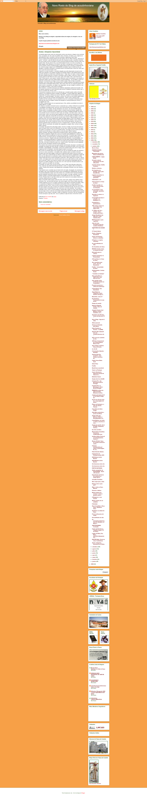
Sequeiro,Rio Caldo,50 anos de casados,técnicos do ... (98, 333)
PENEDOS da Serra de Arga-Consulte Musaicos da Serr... (97, 392)
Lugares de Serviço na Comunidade (98, 256)
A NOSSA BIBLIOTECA (96, 699)
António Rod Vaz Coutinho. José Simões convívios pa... (97, 356)
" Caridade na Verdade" (98, 273)
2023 (92, 113)
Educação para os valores (96, 253)
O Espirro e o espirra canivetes (97, 240)
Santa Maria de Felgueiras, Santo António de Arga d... (98, 293)
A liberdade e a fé (96, 179)
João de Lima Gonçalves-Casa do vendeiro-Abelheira (97, 224)
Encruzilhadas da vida (98, 517)
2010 (92, 138)
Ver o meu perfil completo (100, 36)
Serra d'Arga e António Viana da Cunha (98, 346)
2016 (92, 127)
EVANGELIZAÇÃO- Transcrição (97, 150)
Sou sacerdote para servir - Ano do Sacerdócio (97, 264)
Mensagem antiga (79, 211)
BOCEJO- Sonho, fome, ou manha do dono (98, 249)
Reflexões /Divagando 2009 (98, 691)
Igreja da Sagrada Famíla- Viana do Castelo (97, 307)
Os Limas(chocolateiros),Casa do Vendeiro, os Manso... (98, 521)
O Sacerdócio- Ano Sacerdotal (97, 289)
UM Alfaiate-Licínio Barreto (97, 458)
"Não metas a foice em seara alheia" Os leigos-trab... (98, 207)
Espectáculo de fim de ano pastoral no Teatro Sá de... (98, 476)
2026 (92, 106)
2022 (92, 115)
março (94, 557)
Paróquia (46, 198)
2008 (92, 564)
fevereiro (94, 559)
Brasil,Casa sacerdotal (98, 368)
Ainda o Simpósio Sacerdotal (96, 234)
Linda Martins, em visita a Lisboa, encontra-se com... (98, 422)
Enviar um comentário (45, 204)
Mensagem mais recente (45, 211)
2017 (92, 125)
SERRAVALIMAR (95, 673)
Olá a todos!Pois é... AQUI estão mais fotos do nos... (97, 277)
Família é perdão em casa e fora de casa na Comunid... (97, 186)
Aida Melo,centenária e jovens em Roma (98, 413)
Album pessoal (96, 322)
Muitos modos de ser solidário (97, 501)
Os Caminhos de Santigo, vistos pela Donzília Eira (98, 171)
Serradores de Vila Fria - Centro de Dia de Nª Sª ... (98, 316)
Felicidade (94, 504)
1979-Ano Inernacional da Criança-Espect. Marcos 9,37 (98, 342)
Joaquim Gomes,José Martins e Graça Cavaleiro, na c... (97, 311)
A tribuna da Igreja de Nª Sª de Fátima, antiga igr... (98, 396)
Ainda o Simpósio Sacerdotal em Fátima (98, 543)
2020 (92, 119)
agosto (94, 548)
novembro (95, 144)
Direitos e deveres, (97, 168)
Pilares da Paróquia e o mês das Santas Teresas (98, 405)
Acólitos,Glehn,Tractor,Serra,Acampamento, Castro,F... (98, 438)
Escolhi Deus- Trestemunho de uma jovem (98, 300)
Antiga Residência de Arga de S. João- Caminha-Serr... (97, 216)
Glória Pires (95, 363)
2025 (92, 108)
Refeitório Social (96, 376)
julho (93, 551)
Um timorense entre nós (98, 464)
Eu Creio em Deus (96, 429)
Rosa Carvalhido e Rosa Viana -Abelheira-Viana (98, 507)
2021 (92, 117)
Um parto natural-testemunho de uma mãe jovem (98, 161)
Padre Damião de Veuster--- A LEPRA (97, 329)
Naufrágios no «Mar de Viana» (98, 669)
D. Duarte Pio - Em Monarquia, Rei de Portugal (97, 382)
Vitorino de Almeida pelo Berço (97, 325)
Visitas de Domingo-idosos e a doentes (97, 237)
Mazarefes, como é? (97, 296)
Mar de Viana (95, 148)
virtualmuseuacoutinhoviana (98, 685)
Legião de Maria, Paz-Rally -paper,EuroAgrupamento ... (98, 535)
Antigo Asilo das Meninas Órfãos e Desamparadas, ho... (98, 417)
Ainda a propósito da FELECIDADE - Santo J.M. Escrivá (98, 471)
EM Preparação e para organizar (97, 220)
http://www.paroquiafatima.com (97, 47)
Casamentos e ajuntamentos (96, 203)
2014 (92, 129)
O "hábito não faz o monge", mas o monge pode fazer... (97, 212)
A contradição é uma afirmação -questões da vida (98, 191)
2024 (92, 110)
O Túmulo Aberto (96, 231)
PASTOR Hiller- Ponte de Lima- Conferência (98, 540)
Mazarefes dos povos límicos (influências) (98, 154)
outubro (94, 146)
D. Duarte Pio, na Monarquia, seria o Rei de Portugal (97, 387)
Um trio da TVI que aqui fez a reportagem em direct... (98, 401)
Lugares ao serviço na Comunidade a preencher (98, 176)
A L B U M (94, 349)
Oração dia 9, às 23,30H (98, 379)
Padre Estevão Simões (98, 451)
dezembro (95, 142)
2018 (92, 123)
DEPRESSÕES (94, 681)
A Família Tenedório (97, 479)
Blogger (83, 793)
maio (93, 555)
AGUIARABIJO (94, 680)
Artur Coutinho (102, 33)
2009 (92, 140)
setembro (95, 546)
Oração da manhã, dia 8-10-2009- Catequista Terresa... (98, 426)
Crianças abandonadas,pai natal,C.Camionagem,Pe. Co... (98, 447)
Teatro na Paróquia (97, 370)
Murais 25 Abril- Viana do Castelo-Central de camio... (98, 442)
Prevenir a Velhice (96, 490)
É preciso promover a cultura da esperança (98, 286)
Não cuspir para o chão (98, 481)
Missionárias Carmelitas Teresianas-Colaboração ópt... (98, 433)
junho (94, 553)
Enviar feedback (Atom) (64, 215)
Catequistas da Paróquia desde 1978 (98, 454)
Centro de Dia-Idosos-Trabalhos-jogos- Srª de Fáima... (98, 530)
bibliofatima (94, 698)
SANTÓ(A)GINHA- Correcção (96, 526)
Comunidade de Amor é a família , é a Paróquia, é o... (98, 199)
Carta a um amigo (95, 687)
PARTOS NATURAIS (97, 468)
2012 (92, 133)
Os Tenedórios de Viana (98, 246)
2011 (92, 136)
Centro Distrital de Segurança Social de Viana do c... (98, 373)
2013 (92, 131)
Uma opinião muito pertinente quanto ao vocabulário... (98, 282)
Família (94, 365)
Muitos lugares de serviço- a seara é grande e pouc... (97, 494)
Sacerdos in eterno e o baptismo (98, 195)
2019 (92, 121)
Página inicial (63, 211)
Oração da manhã (96, 303)
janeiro (94, 561)
